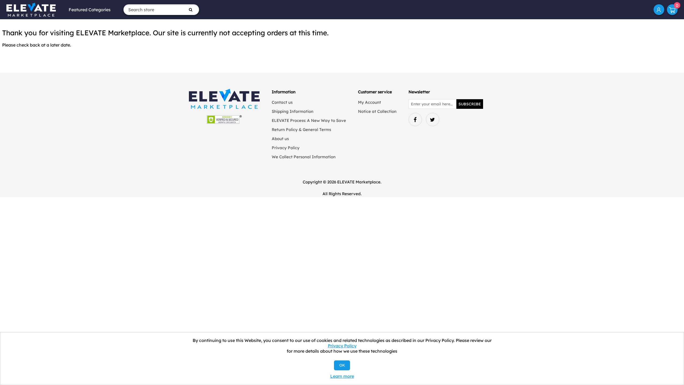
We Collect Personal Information (304, 156)
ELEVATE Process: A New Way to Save (309, 120)
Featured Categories (90, 9)
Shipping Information (292, 111)
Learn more (342, 376)
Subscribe (469, 104)
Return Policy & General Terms (301, 129)
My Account (659, 9)
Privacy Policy (286, 147)
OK (342, 365)
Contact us (282, 102)
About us (280, 138)
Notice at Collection (377, 111)
